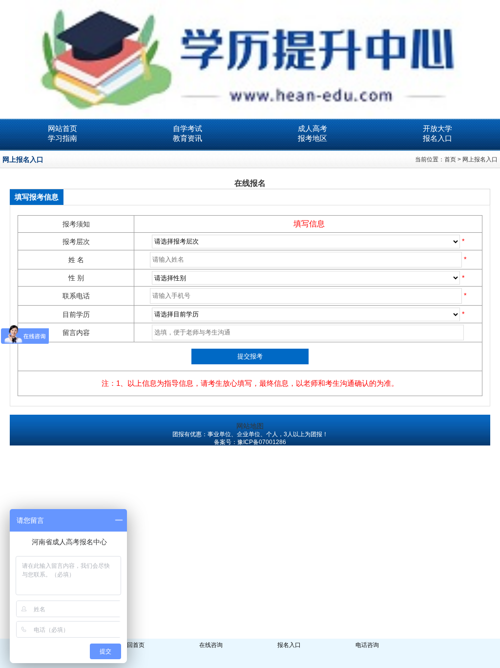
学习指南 (62, 138)
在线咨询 (211, 645)
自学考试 (187, 128)
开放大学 (437, 128)
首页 (450, 159)
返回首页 (133, 645)
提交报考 (250, 356)
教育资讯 (187, 138)
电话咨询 (367, 645)
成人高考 (312, 128)
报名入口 (437, 138)
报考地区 (312, 138)
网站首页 (62, 128)
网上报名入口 (480, 159)
